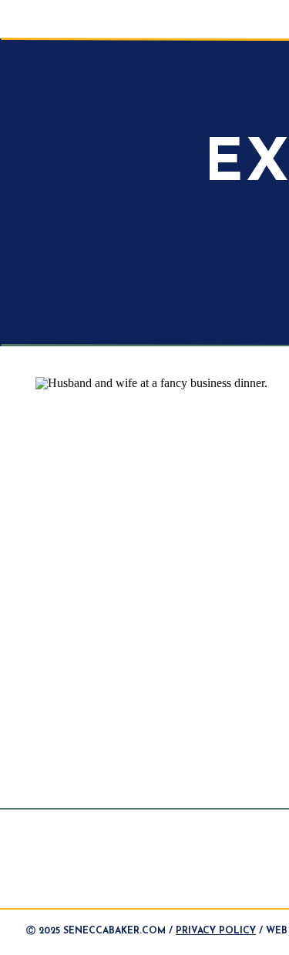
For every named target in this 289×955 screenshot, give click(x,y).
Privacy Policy (216, 931)
